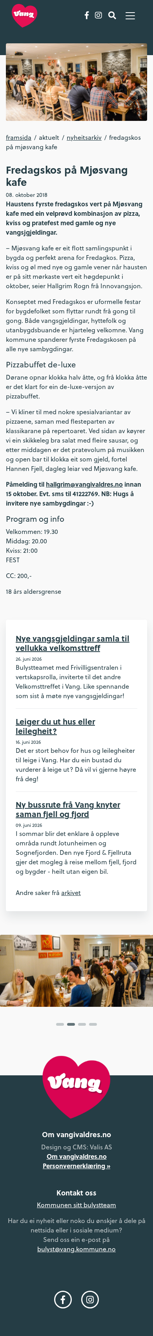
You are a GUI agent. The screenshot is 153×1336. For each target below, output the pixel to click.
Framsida (18, 137)
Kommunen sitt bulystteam (76, 1205)
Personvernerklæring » (76, 1165)
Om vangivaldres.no (77, 1156)
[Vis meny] (130, 16)
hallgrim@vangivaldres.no (84, 484)
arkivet (71, 892)
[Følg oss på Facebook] (87, 16)
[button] (60, 1024)
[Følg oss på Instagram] (98, 16)
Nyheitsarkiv (84, 137)
